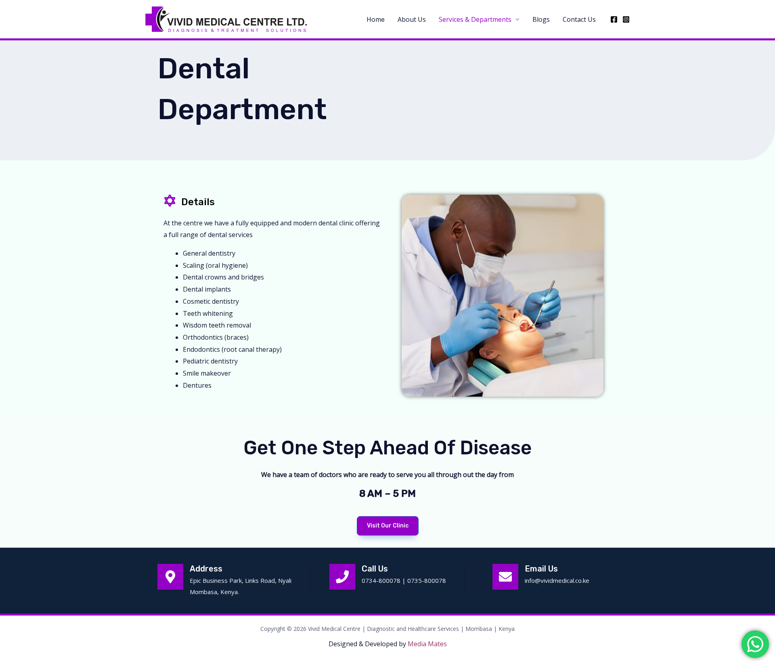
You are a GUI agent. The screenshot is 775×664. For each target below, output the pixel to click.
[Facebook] (614, 19)
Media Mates (427, 643)
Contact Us (579, 19)
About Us (412, 19)
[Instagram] (626, 19)
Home (376, 19)
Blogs (541, 19)
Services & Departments (475, 19)
